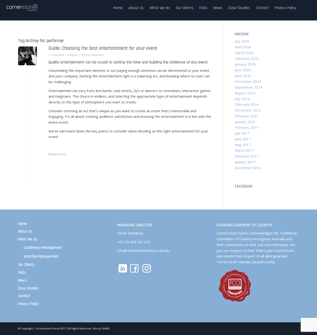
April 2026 (243, 47)
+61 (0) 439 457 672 (134, 242)
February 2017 (247, 156)
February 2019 (247, 127)
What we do (27, 239)
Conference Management (43, 247)
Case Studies (28, 288)
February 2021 (247, 116)
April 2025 (243, 75)
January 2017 (245, 162)
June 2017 (243, 139)
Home (22, 223)
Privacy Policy (28, 303)
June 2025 (243, 70)
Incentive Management (41, 256)
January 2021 (245, 121)
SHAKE (106, 328)
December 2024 (248, 81)
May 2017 (243, 144)
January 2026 (245, 64)
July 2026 (242, 41)
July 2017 (242, 133)
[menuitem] (118, 7)
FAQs (22, 272)
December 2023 (248, 110)
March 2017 (244, 150)
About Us (25, 231)
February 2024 (247, 104)
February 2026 (247, 58)
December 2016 (248, 167)
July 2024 (242, 98)
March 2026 (244, 52)
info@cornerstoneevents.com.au (143, 250)
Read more (57, 154)
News (74, 55)
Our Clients (26, 264)
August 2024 (245, 93)
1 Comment (56, 55)
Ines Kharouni (95, 55)
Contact (24, 296)
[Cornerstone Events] (22, 7)
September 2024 (248, 87)
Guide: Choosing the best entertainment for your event (103, 48)
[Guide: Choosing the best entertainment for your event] (27, 55)
